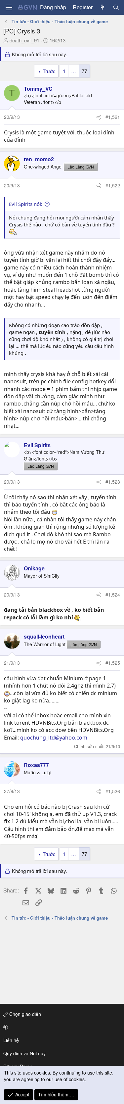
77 (84, 71)
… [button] (73, 71)
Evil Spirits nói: (25, 204)
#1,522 (112, 185)
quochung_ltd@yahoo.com (53, 737)
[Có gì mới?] (102, 7)
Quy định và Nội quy (24, 1053)
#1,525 (112, 662)
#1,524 (112, 594)
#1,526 (112, 791)
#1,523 (112, 481)
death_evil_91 (24, 40)
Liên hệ (11, 1040)
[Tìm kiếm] (116, 7)
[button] (60, 1027)
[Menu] (9, 7)
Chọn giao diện (24, 1014)
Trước (49, 71)
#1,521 (112, 117)
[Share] (98, 117)
